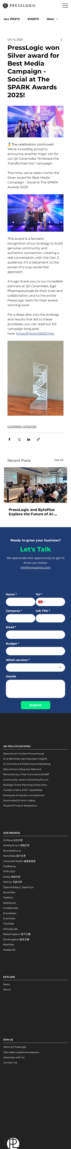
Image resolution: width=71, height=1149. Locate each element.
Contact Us (10, 1062)
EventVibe (9, 918)
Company (14, 611)
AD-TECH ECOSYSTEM (16, 746)
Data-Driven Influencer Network (22, 769)
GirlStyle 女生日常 (13, 840)
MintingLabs (10, 928)
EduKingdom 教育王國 (16, 939)
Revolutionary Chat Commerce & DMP (26, 774)
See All (59, 460)
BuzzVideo (9, 892)
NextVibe (8, 944)
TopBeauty (9, 866)
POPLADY (9, 871)
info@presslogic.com (35, 567)
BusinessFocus (12, 850)
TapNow (8, 897)
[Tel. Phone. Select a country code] (42, 601)
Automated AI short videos (19, 800)
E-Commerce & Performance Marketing (26, 763)
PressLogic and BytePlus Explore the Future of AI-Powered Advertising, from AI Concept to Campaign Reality (34, 512)
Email (11, 627)
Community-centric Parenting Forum (25, 779)
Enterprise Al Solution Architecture (23, 795)
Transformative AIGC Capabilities (22, 789)
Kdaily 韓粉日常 (12, 876)
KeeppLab (9, 949)
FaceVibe (8, 923)
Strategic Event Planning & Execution (25, 784)
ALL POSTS (12, 19)
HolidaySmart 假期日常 (16, 845)
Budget (12, 643)
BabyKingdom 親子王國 (17, 934)
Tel (39, 594)
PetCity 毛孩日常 (12, 881)
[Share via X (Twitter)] (19, 439)
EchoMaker (10, 913)
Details (11, 676)
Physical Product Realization (20, 805)
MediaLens (9, 902)
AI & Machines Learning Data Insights (25, 758)
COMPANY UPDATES (21, 426)
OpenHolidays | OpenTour (18, 887)
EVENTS (33, 19)
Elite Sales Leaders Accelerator (21, 1052)
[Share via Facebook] (9, 439)
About (7, 989)
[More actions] (61, 39)
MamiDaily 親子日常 (14, 855)
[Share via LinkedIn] (29, 439)
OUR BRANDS (11, 832)
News (6, 984)
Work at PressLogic (15, 1046)
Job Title (43, 611)
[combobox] (35, 667)
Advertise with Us (14, 1057)
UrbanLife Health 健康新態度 (19, 861)
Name (11, 594)
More (50, 19)
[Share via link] (38, 439)
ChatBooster (10, 907)
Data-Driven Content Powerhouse (23, 753)
